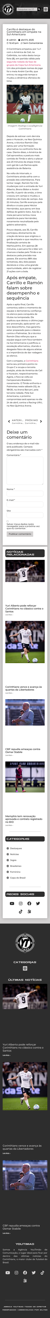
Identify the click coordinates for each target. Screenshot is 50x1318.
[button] (46, 9)
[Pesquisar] (39, 9)
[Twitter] (34, 1273)
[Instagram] (16, 1273)
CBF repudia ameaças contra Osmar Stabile (22, 751)
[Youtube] (8, 1273)
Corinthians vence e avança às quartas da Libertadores (23, 688)
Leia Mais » (9, 615)
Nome (11, 489)
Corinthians (32, 361)
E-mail (11, 500)
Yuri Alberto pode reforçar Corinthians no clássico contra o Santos (24, 608)
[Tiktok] (21, 912)
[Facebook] (25, 1273)
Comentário (14, 455)
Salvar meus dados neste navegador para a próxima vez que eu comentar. (23, 526)
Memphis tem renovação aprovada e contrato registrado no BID (23, 819)
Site (9, 511)
